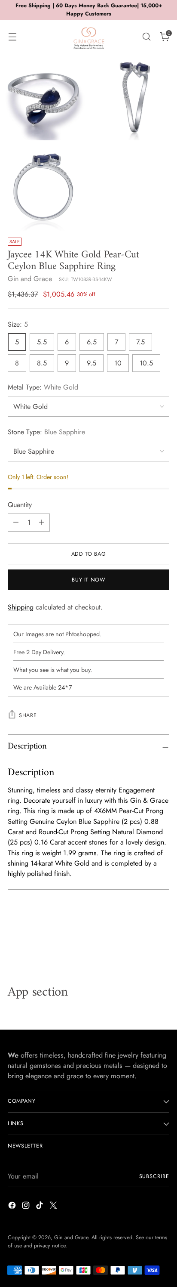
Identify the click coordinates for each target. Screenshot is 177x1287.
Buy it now (88, 580)
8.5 (42, 363)
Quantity (20, 505)
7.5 (140, 342)
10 (118, 363)
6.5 (92, 342)
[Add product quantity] (41, 522)
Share (28, 715)
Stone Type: (46, 432)
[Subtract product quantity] (16, 522)
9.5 (91, 363)
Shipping (21, 607)
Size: (18, 324)
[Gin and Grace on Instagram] (26, 1207)
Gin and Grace (30, 279)
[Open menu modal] (12, 36)
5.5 (42, 342)
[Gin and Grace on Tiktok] (40, 1207)
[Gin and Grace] (88, 36)
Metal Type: (43, 387)
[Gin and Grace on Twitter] (54, 1207)
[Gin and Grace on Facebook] (13, 1207)
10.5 (146, 363)
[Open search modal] (146, 36)
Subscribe (154, 1176)
